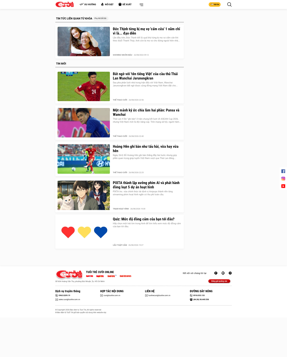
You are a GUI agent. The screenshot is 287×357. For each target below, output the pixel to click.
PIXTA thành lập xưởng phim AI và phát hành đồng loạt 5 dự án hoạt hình (146, 185)
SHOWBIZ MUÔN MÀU (122, 55)
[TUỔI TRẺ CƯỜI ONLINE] (69, 275)
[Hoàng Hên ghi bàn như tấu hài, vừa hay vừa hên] (84, 159)
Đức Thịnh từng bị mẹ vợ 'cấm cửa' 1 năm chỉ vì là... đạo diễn (146, 31)
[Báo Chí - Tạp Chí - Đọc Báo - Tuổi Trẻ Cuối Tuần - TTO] (101, 276)
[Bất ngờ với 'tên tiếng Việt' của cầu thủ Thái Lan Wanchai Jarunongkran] (84, 86)
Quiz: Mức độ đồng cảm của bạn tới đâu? (143, 219)
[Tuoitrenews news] (125, 276)
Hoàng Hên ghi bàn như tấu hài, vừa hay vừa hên (145, 148)
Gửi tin (216, 4)
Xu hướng (90, 4)
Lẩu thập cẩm (120, 245)
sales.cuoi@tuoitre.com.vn (69, 299)
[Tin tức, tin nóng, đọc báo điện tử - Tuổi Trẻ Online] (90, 276)
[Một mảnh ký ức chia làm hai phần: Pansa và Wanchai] (84, 123)
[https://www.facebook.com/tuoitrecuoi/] (215, 273)
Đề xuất (127, 4)
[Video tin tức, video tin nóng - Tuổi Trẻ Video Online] (113, 276)
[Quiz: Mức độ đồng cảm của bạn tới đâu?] (84, 231)
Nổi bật (109, 4)
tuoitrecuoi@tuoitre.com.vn (159, 295)
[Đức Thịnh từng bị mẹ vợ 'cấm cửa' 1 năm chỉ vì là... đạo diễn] (84, 41)
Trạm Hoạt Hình (121, 209)
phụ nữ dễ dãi (100, 18)
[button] (140, 5)
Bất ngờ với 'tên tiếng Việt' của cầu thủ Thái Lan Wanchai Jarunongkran (145, 76)
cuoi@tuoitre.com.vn (112, 295)
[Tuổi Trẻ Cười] (230, 273)
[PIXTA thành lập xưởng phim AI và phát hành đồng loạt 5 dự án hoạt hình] (84, 195)
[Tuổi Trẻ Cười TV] (223, 273)
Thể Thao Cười (120, 100)
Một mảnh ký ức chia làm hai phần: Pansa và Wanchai (146, 112)
